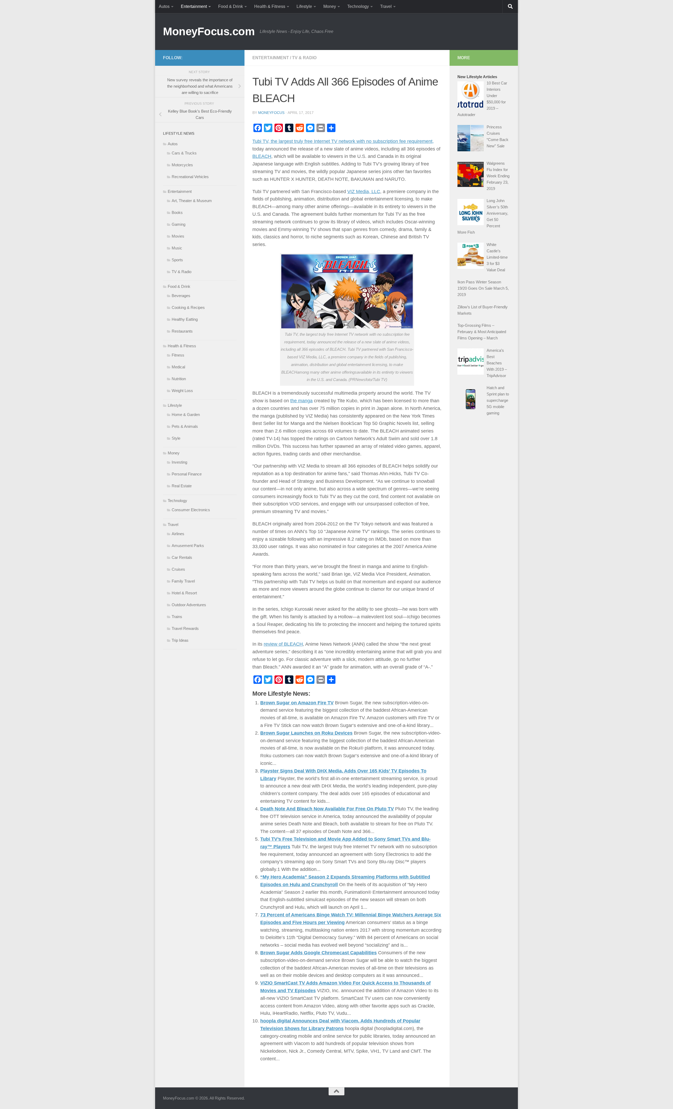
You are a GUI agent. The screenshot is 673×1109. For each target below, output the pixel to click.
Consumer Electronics (191, 510)
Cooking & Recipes (188, 307)
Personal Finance (187, 474)
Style (176, 438)
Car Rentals (182, 557)
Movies (178, 236)
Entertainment (194, 6)
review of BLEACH (283, 644)
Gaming (178, 224)
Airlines (178, 533)
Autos (164, 6)
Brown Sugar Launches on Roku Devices (306, 733)
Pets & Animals (185, 426)
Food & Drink (230, 6)
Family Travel (183, 581)
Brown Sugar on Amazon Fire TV (297, 702)
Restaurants (182, 331)
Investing (179, 462)
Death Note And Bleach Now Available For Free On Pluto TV (327, 808)
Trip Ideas (180, 640)
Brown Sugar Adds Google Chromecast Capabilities (318, 952)
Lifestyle (304, 6)
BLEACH (261, 156)
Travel (386, 6)
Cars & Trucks (184, 153)
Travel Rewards (185, 628)
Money (329, 6)
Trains (177, 616)
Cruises (178, 569)
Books (177, 212)
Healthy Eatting (185, 319)
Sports (177, 260)
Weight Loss (182, 390)
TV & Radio (304, 58)
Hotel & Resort (184, 593)
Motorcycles (182, 165)
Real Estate (182, 486)
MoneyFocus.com (208, 31)
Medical (178, 367)
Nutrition (179, 379)
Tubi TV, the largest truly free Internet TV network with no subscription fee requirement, (343, 141)
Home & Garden (186, 414)
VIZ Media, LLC (363, 191)
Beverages (181, 295)
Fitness (178, 355)
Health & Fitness (269, 6)
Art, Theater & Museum (192, 200)
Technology (358, 6)
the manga (301, 400)
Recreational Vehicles (190, 176)
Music (177, 248)
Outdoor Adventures (189, 605)
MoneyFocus (271, 113)
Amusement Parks (188, 545)
